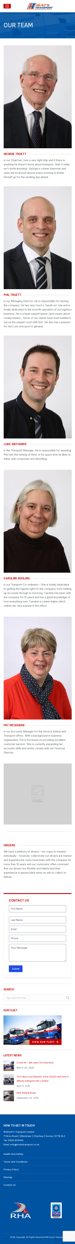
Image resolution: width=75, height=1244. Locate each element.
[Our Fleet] (32, 1044)
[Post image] (8, 1065)
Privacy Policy (11, 1169)
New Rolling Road (26, 1092)
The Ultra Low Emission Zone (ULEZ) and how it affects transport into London (43, 1078)
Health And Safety (13, 1154)
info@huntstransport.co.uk (24, 1144)
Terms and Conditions (15, 1161)
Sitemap (7, 1177)
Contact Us (9, 1184)
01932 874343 (15, 1140)
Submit (16, 968)
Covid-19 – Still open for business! (35, 1062)
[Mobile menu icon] (7, 6)
